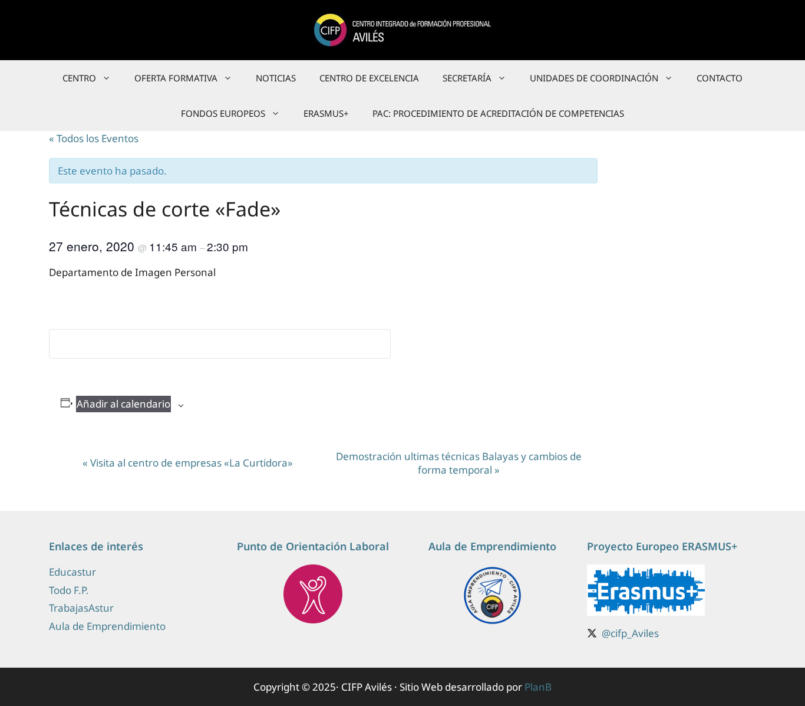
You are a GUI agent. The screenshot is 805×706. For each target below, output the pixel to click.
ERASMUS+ (326, 113)
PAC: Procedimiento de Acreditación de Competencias (498, 113)
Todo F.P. (69, 590)
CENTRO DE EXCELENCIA (369, 78)
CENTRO (79, 78)
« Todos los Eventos (93, 138)
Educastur (72, 572)
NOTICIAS (276, 78)
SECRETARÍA (467, 78)
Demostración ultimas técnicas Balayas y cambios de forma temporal (459, 463)
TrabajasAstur (81, 608)
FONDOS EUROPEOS (223, 113)
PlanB (538, 687)
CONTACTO (720, 78)
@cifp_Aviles (630, 633)
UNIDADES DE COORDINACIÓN (594, 78)
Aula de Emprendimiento (107, 626)
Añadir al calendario (123, 404)
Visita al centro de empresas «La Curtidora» (188, 462)
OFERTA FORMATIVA (175, 78)
